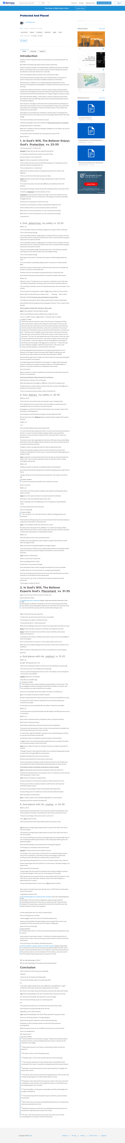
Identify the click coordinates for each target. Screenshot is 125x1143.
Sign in (119, 3)
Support (103, 1135)
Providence (39, 32)
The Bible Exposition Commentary (30, 600)
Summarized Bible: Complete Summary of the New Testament (38, 946)
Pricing (81, 3)
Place (60, 32)
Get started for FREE (104, 3)
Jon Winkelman (30, 22)
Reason (32, 32)
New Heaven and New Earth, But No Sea (90, 163)
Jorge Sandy (81, 120)
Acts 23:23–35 (24, 32)
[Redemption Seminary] (91, 182)
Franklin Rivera (82, 142)
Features (74, 3)
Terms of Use (93, 1135)
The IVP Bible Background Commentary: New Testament (36, 897)
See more (102, 28)
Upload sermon (90, 3)
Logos (30, 1135)
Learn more (80, 8)
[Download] (103, 49)
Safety (54, 32)
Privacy (82, 1135)
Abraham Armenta (83, 165)
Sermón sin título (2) (84, 118)
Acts (21, 28)
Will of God (47, 32)
